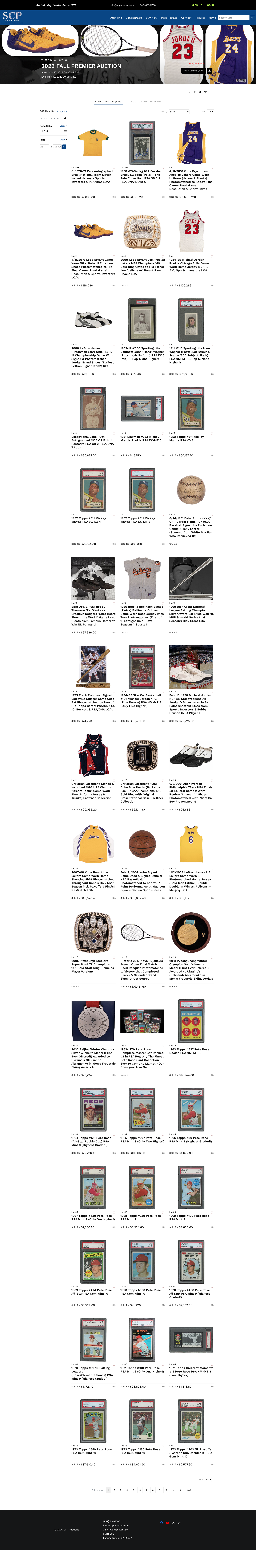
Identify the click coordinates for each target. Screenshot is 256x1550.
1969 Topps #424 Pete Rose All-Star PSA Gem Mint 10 (91, 1291)
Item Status (46, 126)
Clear (62, 126)
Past (55, 131)
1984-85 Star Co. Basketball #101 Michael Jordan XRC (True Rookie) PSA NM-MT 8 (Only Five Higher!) (140, 700)
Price (42, 139)
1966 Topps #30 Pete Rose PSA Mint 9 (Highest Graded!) (190, 1139)
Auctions (116, 17)
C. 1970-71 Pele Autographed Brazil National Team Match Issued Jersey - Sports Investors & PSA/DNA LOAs (92, 176)
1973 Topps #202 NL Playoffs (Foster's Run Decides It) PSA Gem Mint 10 (190, 1453)
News (212, 17)
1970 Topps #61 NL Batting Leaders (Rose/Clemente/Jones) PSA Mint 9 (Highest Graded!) (92, 1373)
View (203, 112)
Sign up (197, 5)
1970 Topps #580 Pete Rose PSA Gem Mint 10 (140, 1291)
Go (64, 147)
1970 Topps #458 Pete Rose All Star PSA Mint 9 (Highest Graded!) (189, 1293)
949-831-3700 (148, 5)
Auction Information (146, 101)
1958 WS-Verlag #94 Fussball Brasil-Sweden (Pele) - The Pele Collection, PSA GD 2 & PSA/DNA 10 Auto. (141, 176)
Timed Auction (55, 60)
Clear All (62, 111)
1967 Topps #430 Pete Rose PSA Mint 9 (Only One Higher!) (93, 1217)
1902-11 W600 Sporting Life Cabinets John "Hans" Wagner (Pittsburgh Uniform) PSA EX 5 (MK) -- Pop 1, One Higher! (142, 353)
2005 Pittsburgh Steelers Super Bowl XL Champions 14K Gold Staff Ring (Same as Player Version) (92, 966)
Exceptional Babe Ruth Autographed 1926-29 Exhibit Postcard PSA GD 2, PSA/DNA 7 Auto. (92, 442)
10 (166, 1490)
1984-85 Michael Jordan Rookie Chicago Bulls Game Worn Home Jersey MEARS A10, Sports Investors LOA (189, 265)
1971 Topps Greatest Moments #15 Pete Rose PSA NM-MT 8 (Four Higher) (191, 1371)
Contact (186, 17)
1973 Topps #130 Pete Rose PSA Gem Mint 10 (140, 1451)
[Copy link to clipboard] (189, 92)
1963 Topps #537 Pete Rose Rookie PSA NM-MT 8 (189, 1051)
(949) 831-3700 (111, 1521)
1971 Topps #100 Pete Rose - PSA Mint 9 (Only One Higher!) (142, 1369)
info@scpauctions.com (123, 5)
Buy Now (151, 17)
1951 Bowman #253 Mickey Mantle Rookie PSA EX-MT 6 (140, 438)
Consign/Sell (134, 17)
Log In (210, 5)
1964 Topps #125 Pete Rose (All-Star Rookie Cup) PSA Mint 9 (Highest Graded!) (91, 1141)
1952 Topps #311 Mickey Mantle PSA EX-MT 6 (137, 519)
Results (200, 17)
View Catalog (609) (193, 70)
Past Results (169, 17)
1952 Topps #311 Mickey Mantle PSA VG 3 (186, 438)
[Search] (252, 17)
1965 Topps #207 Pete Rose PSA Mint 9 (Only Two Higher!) (142, 1139)
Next (189, 1490)
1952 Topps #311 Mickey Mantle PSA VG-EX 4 (88, 519)
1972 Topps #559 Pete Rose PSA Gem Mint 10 (91, 1451)
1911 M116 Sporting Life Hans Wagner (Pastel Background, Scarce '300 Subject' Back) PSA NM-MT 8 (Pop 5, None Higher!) (189, 355)
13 (180, 1490)
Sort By (163, 112)
